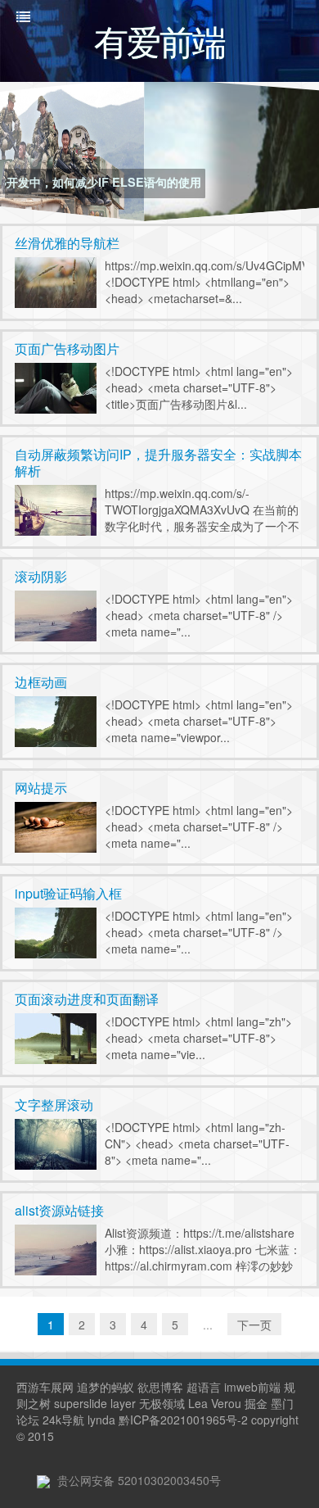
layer (123, 1403)
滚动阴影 (41, 576)
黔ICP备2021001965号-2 (183, 1419)
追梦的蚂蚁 (105, 1387)
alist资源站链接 (59, 1210)
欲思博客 (160, 1387)
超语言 (203, 1387)
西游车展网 (45, 1387)
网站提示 (41, 787)
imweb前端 (252, 1387)
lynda (101, 1419)
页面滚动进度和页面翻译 (87, 998)
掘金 (256, 1403)
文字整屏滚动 (54, 1104)
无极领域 (162, 1403)
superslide (80, 1403)
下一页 (254, 1324)
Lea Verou (214, 1403)
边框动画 (41, 681)
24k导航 (63, 1419)
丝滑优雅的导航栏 (67, 242)
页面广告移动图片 (67, 348)
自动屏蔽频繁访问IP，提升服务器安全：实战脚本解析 (158, 462)
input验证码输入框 (68, 893)
